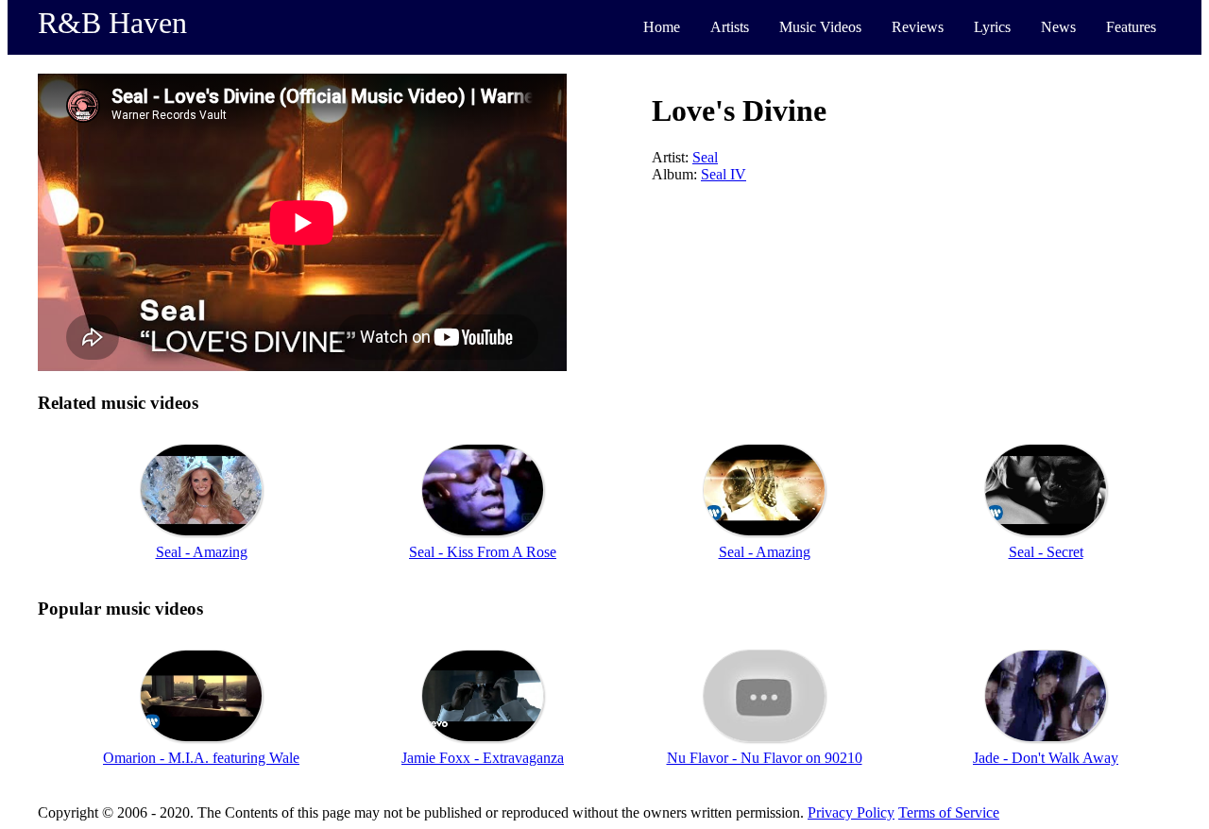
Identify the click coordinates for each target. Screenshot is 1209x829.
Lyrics (992, 27)
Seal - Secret (1046, 552)
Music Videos (820, 27)
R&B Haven (112, 23)
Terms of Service (948, 812)
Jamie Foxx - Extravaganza (482, 758)
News (1058, 27)
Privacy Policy (851, 812)
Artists (729, 27)
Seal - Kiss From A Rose (482, 552)
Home (661, 27)
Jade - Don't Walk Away (1045, 758)
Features (1131, 27)
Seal (705, 157)
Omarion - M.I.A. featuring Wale (201, 758)
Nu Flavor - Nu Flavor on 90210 (764, 758)
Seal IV (723, 174)
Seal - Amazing (201, 552)
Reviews (918, 27)
